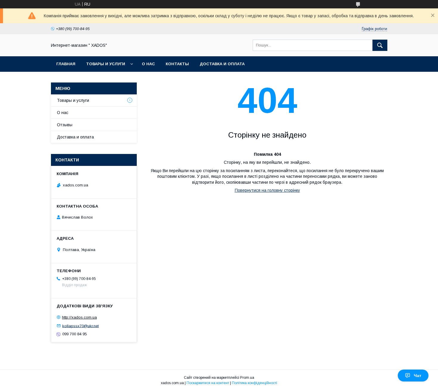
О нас (148, 64)
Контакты (177, 64)
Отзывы (64, 124)
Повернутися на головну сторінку (267, 190)
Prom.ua (247, 378)
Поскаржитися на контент (208, 383)
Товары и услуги (105, 64)
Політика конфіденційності (254, 383)
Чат (417, 375)
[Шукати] (379, 45)
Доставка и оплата (222, 64)
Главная (65, 64)
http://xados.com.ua (79, 317)
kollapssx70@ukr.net (80, 325)
